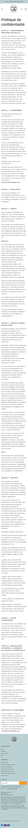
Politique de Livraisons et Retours (8, 764)
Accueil (2, 749)
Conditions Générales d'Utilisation (8, 773)
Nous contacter (4, 775)
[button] (2, 9)
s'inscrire (23, 783)
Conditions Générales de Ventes (8, 771)
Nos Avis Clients (4, 753)
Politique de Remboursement (7, 769)
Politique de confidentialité (6, 766)
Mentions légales (4, 762)
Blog (2, 755)
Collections (3, 751)
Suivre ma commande (6, 792)
